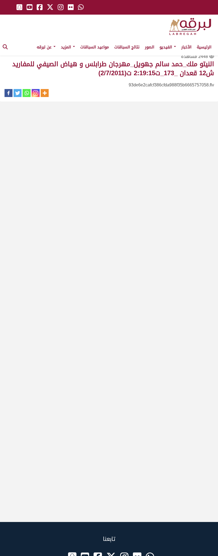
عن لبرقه (45, 47)
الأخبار (186, 47)
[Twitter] (18, 93)
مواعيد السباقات (94, 47)
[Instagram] (36, 93)
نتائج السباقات (127, 47)
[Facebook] (8, 93)
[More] (45, 93)
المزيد (66, 47)
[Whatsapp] (27, 93)
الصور (149, 47)
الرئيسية (204, 47)
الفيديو (166, 47)
